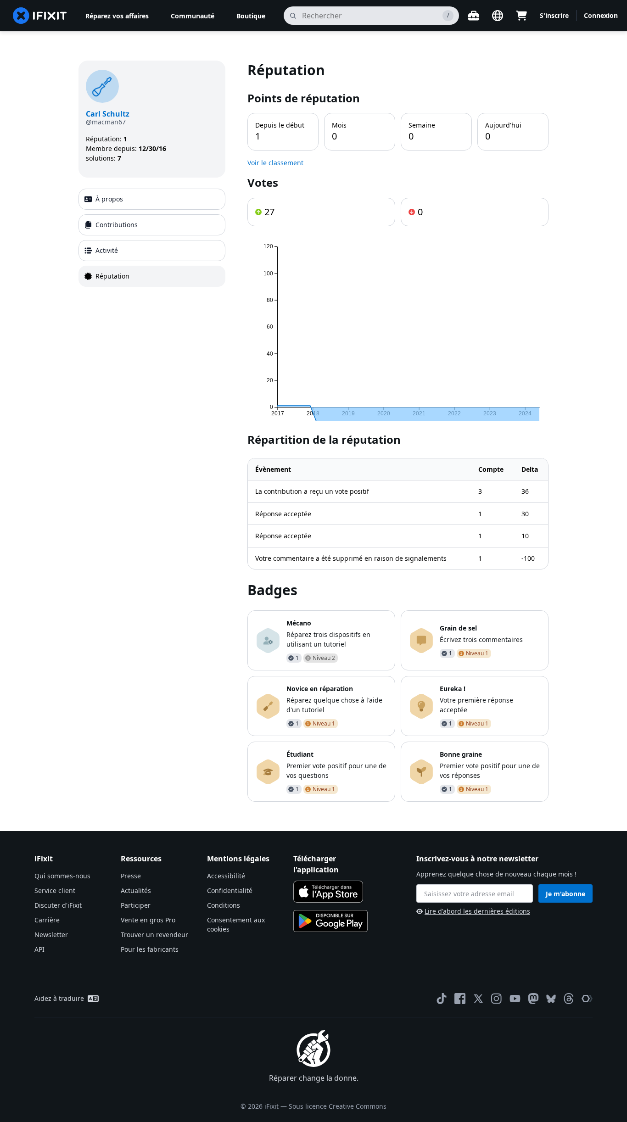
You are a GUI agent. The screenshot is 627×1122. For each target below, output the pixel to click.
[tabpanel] (398, 431)
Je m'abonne (565, 893)
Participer (136, 905)
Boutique (250, 15)
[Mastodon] (533, 998)
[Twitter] (478, 998)
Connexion (601, 15)
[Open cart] (521, 15)
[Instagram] (496, 998)
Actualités (136, 890)
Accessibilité (226, 875)
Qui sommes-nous (62, 875)
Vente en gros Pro (148, 919)
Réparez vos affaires (117, 15)
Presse (131, 875)
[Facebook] (459, 998)
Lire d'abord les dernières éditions (477, 911)
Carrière (47, 919)
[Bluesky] (551, 999)
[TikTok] (441, 998)
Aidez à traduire (59, 998)
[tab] (151, 199)
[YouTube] (515, 998)
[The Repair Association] (587, 998)
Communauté (192, 15)
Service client (54, 890)
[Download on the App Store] (328, 892)
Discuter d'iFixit (58, 905)
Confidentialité (229, 890)
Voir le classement (275, 162)
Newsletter (51, 934)
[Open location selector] (497, 15)
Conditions (223, 905)
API (39, 949)
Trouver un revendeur (154, 934)
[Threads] (568, 998)
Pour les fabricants (150, 949)
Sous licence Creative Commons (337, 1106)
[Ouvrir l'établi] (474, 15)
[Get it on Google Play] (330, 921)
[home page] (40, 15)
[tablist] (152, 237)
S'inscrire (554, 15)
